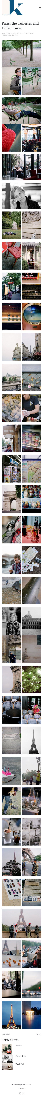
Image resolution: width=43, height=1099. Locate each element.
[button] (40, 8)
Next (38, 1034)
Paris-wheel (21, 1056)
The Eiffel (20, 1064)
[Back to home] (13, 8)
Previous (6, 1034)
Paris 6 (19, 1046)
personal (6, 35)
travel (14, 35)
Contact (21, 1088)
